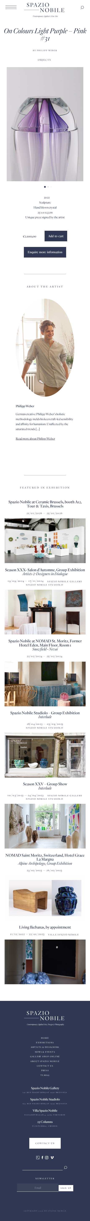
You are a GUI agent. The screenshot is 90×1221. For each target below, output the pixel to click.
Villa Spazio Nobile (45, 1110)
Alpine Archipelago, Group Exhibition (45, 863)
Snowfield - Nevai (45, 648)
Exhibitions (45, 1042)
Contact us (45, 1066)
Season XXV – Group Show (45, 783)
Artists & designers (45, 1047)
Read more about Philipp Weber (35, 438)
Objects (44, 59)
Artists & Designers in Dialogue (45, 573)
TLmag (45, 1075)
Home (45, 1038)
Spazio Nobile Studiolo (45, 1099)
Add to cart (55, 236)
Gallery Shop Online (45, 1056)
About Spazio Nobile (45, 1061)
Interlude (45, 716)
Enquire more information (45, 252)
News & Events (45, 1052)
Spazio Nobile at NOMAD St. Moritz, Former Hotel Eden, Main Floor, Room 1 (45, 642)
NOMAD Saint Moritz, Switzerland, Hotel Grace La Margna (45, 857)
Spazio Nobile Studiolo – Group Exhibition (45, 712)
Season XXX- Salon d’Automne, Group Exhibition (45, 569)
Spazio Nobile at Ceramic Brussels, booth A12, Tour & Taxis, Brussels (45, 503)
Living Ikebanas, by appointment (45, 927)
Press (45, 1070)
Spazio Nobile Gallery (45, 1088)
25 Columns (45, 1122)
